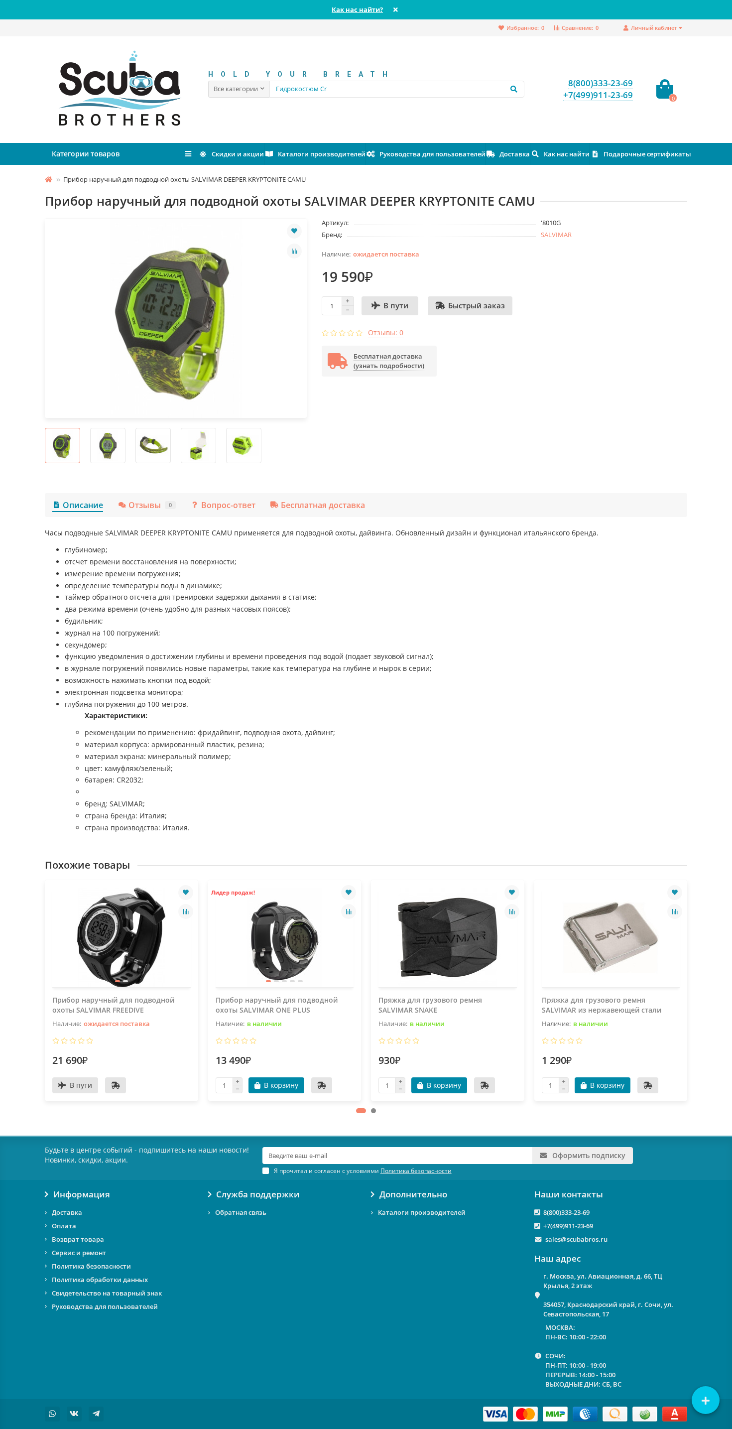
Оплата (64, 1225)
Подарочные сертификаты (647, 153)
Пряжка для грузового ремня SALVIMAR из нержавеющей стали (601, 1005)
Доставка (514, 153)
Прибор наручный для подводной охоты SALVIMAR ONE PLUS (277, 1005)
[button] (361, 1110)
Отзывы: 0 (385, 332)
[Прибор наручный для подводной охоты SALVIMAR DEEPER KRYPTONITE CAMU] (176, 318)
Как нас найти (567, 153)
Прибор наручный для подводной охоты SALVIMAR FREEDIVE (113, 1005)
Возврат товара (78, 1239)
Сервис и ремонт (79, 1252)
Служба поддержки (258, 1194)
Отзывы (150, 505)
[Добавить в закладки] (294, 231)
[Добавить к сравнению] (294, 251)
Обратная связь (240, 1212)
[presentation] (45, 990)
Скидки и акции (238, 153)
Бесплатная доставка (323, 505)
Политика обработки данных (100, 1279)
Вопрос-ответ (228, 505)
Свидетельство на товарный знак (107, 1293)
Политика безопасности (91, 1266)
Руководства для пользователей (432, 153)
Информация (81, 1194)
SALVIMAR (556, 234)
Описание (83, 505)
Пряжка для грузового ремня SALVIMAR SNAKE (430, 1005)
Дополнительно (413, 1194)
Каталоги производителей (322, 153)
